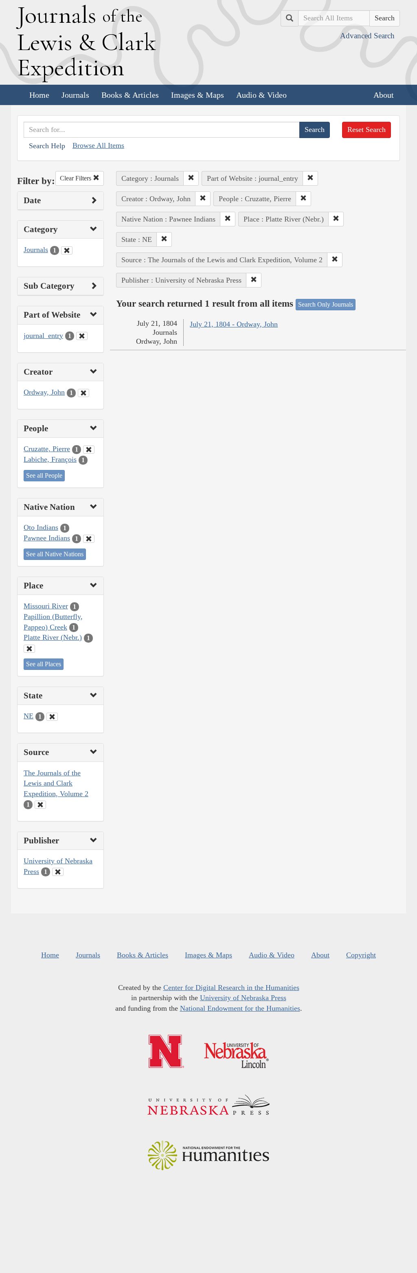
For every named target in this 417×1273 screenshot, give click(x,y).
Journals (75, 94)
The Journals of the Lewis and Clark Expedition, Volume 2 (56, 783)
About (383, 94)
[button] (191, 178)
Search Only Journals (325, 304)
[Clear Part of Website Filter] (82, 336)
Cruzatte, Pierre (47, 449)
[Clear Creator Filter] (83, 393)
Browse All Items (98, 145)
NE (28, 716)
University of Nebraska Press (243, 998)
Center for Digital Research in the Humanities (231, 987)
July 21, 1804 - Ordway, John (234, 324)
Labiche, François (50, 459)
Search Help (47, 146)
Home (39, 94)
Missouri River (46, 606)
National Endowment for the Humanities (240, 1008)
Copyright (361, 955)
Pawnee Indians (47, 538)
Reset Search (366, 129)
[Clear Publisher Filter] (58, 872)
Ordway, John (44, 392)
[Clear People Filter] (88, 450)
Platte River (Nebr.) (53, 637)
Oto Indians (41, 527)
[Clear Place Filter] (29, 649)
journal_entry (43, 335)
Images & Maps (197, 94)
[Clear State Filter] (52, 717)
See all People (44, 475)
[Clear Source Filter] (40, 805)
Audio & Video (261, 94)
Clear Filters (76, 178)
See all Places (43, 664)
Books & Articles (130, 94)
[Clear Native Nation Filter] (88, 539)
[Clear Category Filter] (66, 250)
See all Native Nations (54, 554)
